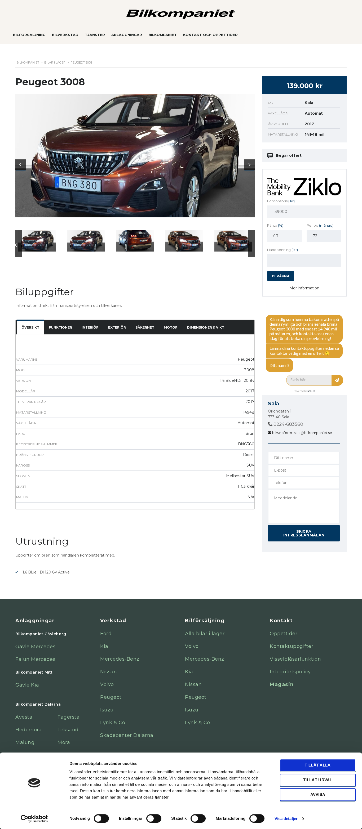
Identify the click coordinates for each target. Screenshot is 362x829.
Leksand (68, 730)
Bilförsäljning (29, 35)
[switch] (148, 816)
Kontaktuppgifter (291, 646)
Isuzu (107, 710)
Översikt (30, 327)
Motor (171, 327)
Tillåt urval (317, 780)
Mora (64, 742)
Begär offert (289, 155)
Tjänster (95, 35)
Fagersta (69, 717)
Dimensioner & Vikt (205, 327)
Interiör (90, 327)
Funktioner (60, 327)
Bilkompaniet (162, 35)
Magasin (282, 684)
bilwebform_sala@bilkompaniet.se (301, 433)
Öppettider (283, 634)
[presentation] (20, 164)
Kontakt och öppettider (210, 35)
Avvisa (317, 794)
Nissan (108, 672)
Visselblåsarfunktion (295, 659)
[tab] (30, 328)
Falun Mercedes (35, 659)
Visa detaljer (286, 818)
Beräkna (280, 276)
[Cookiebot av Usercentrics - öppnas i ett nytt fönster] (34, 819)
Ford (106, 634)
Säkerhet (144, 327)
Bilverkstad (65, 35)
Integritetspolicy (290, 672)
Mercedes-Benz (119, 659)
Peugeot (111, 697)
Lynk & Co (112, 722)
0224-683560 (287, 424)
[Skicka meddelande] (337, 380)
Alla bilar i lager (204, 634)
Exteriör (117, 327)
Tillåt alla (317, 765)
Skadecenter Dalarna (126, 735)
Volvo (107, 684)
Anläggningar (126, 35)
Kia (104, 646)
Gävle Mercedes (35, 646)
